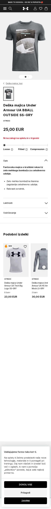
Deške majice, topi (14, 83)
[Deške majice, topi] (3, 83)
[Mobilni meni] (5, 8)
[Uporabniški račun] (35, 8)
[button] (25, 77)
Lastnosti (7, 203)
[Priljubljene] (40, 8)
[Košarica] (46, 8)
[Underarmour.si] (25, 8)
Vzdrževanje (9, 212)
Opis (5, 160)
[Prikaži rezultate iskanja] (10, 8)
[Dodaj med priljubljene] (25, 246)
